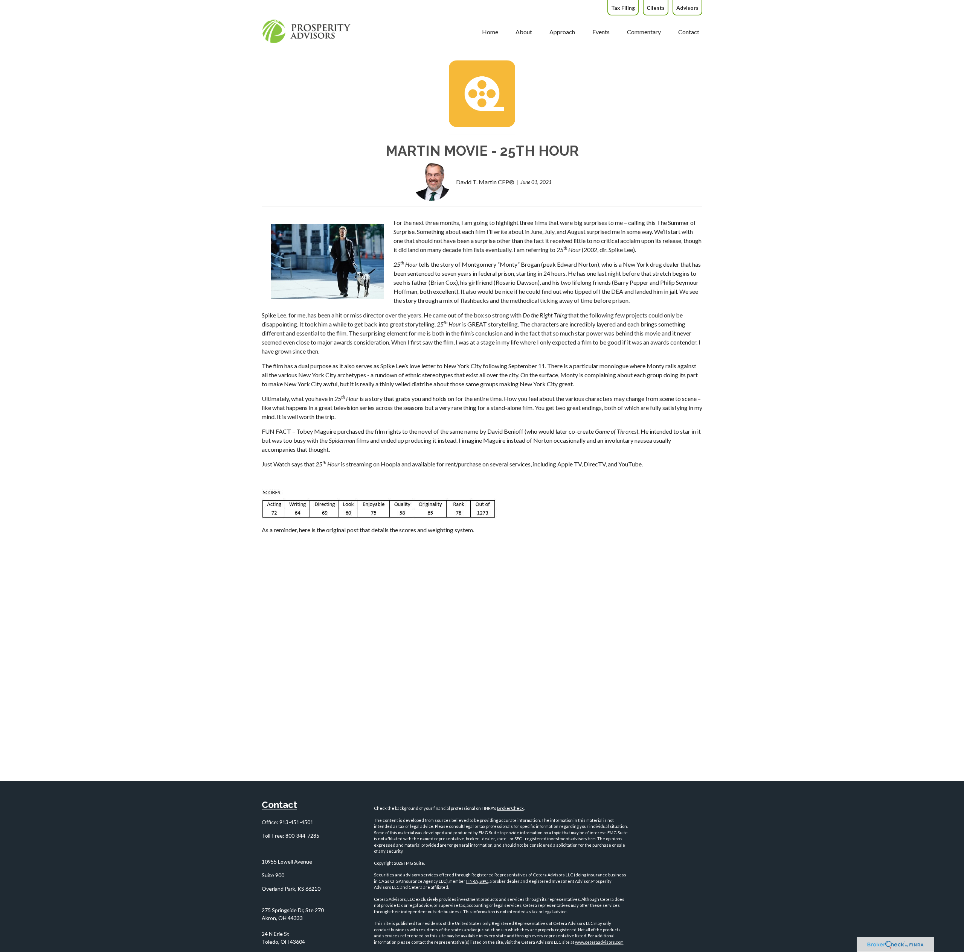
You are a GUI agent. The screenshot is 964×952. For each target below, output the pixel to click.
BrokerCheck (510, 808)
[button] (490, 31)
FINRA (472, 881)
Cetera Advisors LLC (553, 874)
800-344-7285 (302, 835)
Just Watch (276, 464)
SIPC (483, 881)
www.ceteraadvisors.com (599, 942)
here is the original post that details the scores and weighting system (386, 529)
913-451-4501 (296, 822)
